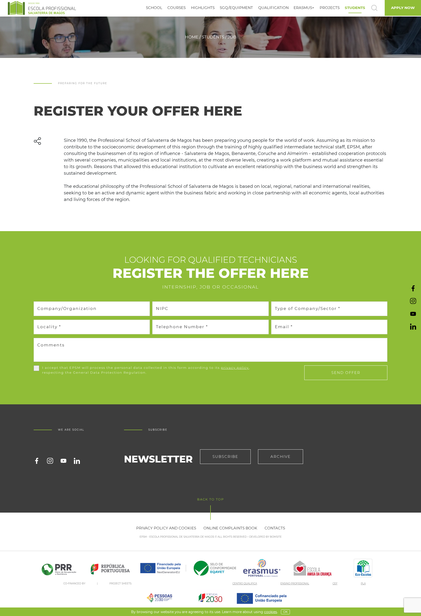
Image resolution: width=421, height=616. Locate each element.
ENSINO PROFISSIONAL (294, 583)
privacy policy (235, 368)
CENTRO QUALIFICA (244, 583)
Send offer (345, 372)
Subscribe (225, 456)
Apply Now (403, 7)
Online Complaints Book (230, 528)
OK (285, 612)
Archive (280, 456)
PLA (363, 583)
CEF (335, 583)
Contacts (275, 528)
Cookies (270, 612)
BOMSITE (276, 536)
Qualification (273, 7)
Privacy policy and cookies (166, 528)
